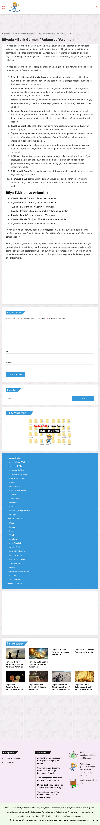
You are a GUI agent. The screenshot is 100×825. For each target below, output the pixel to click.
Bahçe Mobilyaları (17, 551)
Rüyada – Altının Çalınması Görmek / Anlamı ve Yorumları (84, 687)
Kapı (11, 507)
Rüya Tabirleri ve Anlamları (23, 33)
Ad (7, 351)
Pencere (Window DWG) (19, 511)
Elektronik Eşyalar (17, 478)
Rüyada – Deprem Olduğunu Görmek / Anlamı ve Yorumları (39, 211)
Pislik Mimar (85, 764)
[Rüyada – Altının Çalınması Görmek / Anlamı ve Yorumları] (84, 676)
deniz (82, 752)
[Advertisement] (49, 23)
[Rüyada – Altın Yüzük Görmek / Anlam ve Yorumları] (38, 653)
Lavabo (12, 575)
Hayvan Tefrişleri (14, 583)
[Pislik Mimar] (14, 7)
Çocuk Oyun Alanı (17, 559)
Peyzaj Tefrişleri (14, 543)
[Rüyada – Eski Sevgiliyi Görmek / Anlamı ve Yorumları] (15, 676)
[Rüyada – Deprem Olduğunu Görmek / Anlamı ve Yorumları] (61, 676)
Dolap (11, 523)
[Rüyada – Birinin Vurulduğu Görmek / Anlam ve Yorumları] (15, 653)
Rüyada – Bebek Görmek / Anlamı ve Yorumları (34, 202)
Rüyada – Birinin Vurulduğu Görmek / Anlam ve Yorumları (15, 664)
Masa (11, 531)
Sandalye (13, 539)
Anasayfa (7, 33)
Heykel (12, 567)
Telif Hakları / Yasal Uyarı (69, 820)
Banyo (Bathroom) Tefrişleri (18, 571)
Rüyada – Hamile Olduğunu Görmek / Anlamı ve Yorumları (39, 219)
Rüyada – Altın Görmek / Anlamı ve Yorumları (33, 223)
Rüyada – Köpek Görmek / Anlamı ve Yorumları (34, 198)
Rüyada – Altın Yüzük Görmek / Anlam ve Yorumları (38, 664)
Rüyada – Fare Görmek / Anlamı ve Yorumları (33, 215)
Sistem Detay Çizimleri (16, 490)
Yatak (11, 535)
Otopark (13, 515)
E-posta (9, 363)
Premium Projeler (14, 458)
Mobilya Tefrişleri (14, 519)
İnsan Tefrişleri (13, 579)
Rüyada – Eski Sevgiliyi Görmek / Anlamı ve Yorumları (15, 687)
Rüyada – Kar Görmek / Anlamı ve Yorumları (32, 206)
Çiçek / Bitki (14, 547)
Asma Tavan (14, 498)
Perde (11, 482)
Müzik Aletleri (15, 486)
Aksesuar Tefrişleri (17, 470)
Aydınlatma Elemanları (18, 474)
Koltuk (12, 527)
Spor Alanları (14, 563)
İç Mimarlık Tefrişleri (15, 466)
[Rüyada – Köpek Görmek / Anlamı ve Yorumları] (38, 676)
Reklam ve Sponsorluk (89, 820)
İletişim (29, 820)
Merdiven (13, 503)
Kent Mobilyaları (16, 555)
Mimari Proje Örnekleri (11, 758)
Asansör (12, 494)
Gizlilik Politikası (51, 820)
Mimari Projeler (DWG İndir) (18, 462)
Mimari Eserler (8, 762)
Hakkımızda (38, 820)
